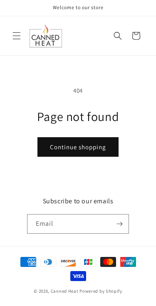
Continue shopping (78, 147)
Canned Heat (65, 291)
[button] (16, 36)
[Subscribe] (119, 224)
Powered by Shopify (100, 291)
